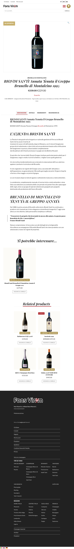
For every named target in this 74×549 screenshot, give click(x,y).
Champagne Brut (31, 477)
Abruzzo (43, 509)
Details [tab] (32, 113)
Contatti (13, 1)
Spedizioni (16, 444)
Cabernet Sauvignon (49, 333)
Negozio (16, 434)
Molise (43, 512)
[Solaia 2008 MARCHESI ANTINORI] (49, 359)
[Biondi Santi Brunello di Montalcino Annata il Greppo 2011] (19, 264)
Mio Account (19, 1)
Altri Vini (55, 484)
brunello (36, 98)
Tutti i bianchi (17, 496)
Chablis (54, 509)
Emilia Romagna (33, 515)
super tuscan (42, 98)
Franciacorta (44, 469)
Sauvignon (17, 493)
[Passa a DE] (7, 548)
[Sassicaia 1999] (49, 322)
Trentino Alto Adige (19, 512)
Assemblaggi (49, 369)
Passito (16, 469)
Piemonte (16, 506)
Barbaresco (25, 333)
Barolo (54, 466)
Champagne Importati (19, 529)
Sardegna (44, 518)
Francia (55, 503)
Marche (31, 512)
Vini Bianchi (18, 484)
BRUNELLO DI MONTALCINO (35, 197)
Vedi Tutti (29, 480)
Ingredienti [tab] (41, 113)
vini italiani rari (50, 98)
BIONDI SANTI (42, 134)
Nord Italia (18, 503)
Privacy (16, 451)
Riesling (16, 490)
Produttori (16, 441)
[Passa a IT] (1, 548)
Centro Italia (33, 503)
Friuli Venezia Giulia (19, 515)
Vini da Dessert (19, 463)
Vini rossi (55, 463)
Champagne (24, 369)
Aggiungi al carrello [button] (20, 291)
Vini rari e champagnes (20, 457)
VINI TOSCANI (63, 98)
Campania (44, 506)
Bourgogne (55, 512)
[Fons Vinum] (10, 7)
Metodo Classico (45, 466)
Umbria (31, 509)
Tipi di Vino (18, 461)
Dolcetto (54, 472)
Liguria (16, 524)
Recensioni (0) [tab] (54, 113)
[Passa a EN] (4, 548)
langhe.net (22, 422)
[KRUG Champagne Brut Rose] (25, 359)
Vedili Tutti (44, 472)
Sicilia (43, 515)
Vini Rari (56, 98)
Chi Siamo (6, 1)
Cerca (67, 11)
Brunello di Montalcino (25, 98)
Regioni (17, 501)
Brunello (41, 126)
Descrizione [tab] (21, 113)
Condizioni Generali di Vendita (21, 448)
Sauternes (55, 521)
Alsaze (54, 515)
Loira (53, 518)
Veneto (16, 509)
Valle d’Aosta (17, 521)
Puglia (43, 521)
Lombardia (17, 518)
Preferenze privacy (19, 413)
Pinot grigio (17, 487)
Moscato (16, 466)
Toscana (31, 506)
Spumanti (44, 463)
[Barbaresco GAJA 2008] (25, 322)
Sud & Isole (45, 503)
